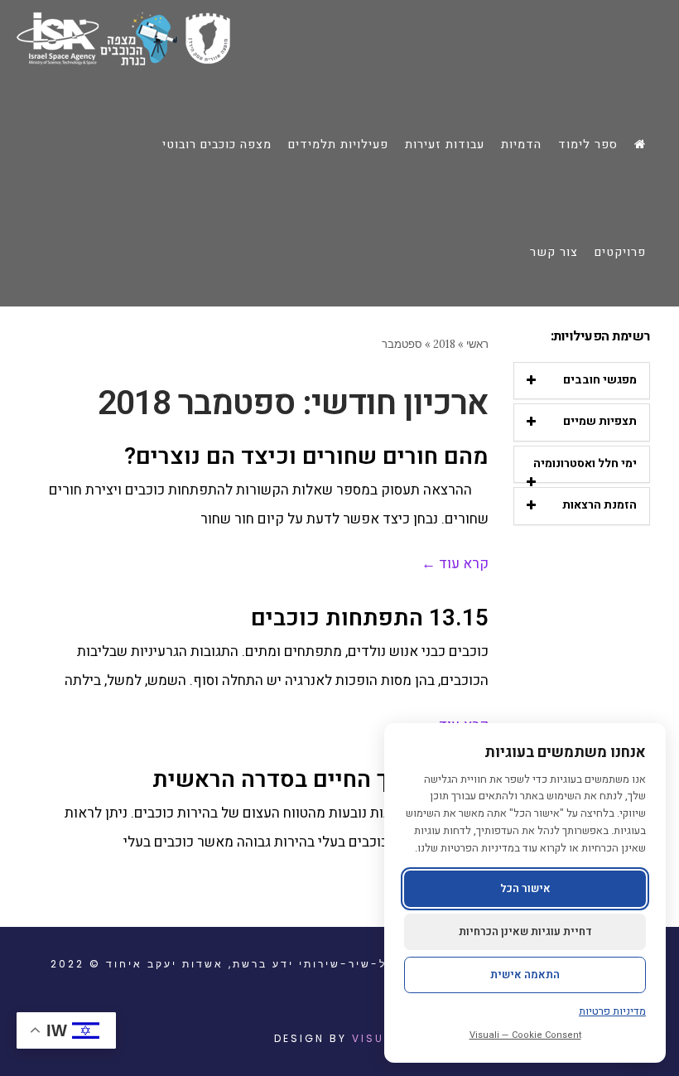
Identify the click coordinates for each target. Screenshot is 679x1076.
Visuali (378, 1038)
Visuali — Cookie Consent (525, 1035)
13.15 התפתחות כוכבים (370, 618)
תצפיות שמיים (600, 421)
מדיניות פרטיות (612, 1011)
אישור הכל (525, 888)
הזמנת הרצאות (599, 505)
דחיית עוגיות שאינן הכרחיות (525, 931)
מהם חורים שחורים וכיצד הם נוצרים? (306, 457)
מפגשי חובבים (600, 379)
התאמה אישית (525, 974)
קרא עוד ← (455, 563)
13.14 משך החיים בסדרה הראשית (320, 780)
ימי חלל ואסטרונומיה (585, 463)
